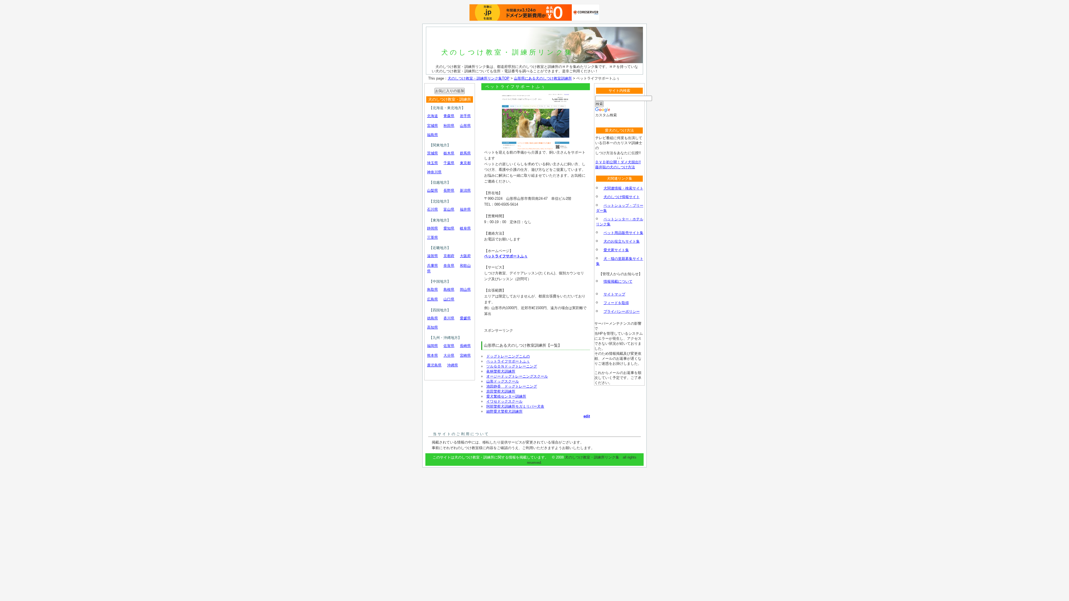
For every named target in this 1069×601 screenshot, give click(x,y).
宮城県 (432, 126)
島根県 (448, 289)
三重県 (432, 237)
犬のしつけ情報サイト (622, 197)
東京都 (465, 163)
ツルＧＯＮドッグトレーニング (511, 366)
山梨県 (432, 190)
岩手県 (465, 116)
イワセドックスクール (504, 401)
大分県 (448, 355)
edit (586, 416)
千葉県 (448, 163)
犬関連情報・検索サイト (623, 188)
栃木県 (448, 153)
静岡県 (432, 228)
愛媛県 (465, 318)
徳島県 (432, 318)
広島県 (432, 299)
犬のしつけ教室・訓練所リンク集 (507, 52)
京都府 (448, 256)
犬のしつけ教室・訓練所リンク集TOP (478, 78)
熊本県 (432, 355)
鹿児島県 (434, 365)
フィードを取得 (616, 303)
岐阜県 (465, 228)
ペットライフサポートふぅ (506, 256)
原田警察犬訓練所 (500, 391)
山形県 (465, 126)
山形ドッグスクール (502, 381)
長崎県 (465, 346)
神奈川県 (434, 172)
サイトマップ (614, 294)
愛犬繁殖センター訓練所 (506, 396)
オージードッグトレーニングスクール (517, 376)
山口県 (448, 299)
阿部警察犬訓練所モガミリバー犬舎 (515, 406)
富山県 (448, 209)
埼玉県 (432, 163)
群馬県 (465, 153)
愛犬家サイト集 (616, 250)
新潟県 (465, 190)
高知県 (432, 327)
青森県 (448, 116)
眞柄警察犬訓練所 (500, 371)
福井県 (465, 209)
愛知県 (448, 228)
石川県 (432, 209)
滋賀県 (432, 256)
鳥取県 (432, 289)
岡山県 (465, 289)
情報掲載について (618, 281)
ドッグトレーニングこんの (508, 356)
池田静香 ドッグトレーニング (511, 386)
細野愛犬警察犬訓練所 (504, 411)
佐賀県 (448, 346)
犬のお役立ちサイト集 (622, 241)
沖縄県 (452, 365)
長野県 (448, 190)
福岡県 (432, 346)
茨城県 (432, 153)
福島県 (432, 135)
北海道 (432, 116)
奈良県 (448, 265)
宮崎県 (465, 355)
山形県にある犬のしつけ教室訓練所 (543, 78)
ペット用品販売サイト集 (623, 233)
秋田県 (448, 126)
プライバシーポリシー (622, 311)
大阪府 (465, 256)
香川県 (448, 318)
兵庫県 (432, 265)
